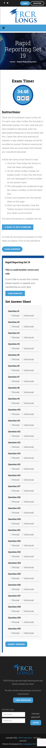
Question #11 (14, 420)
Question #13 (14, 442)
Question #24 (14, 563)
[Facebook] (4, 3)
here (28, 287)
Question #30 (14, 628)
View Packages (23, 700)
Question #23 (14, 552)
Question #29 (14, 617)
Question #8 (14, 387)
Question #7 (14, 376)
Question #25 (14, 573)
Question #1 (13, 311)
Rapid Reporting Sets (26, 62)
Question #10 (14, 409)
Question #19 (14, 508)
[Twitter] (7, 3)
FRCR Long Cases (25, 738)
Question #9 (14, 398)
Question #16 (14, 475)
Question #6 (14, 365)
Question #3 (14, 333)
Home (12, 62)
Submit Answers (16, 644)
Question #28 (14, 606)
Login (25, 3)
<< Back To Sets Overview (17, 227)
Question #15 (14, 464)
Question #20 (14, 519)
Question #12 (14, 431)
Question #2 (14, 322)
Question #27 (14, 595)
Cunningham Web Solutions (33, 744)
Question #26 (14, 584)
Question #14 (14, 453)
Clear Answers (12, 249)
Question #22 (14, 541)
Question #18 (14, 497)
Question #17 (14, 486)
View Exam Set (15, 293)
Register (37, 3)
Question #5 (14, 355)
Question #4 (14, 344)
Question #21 (14, 530)
